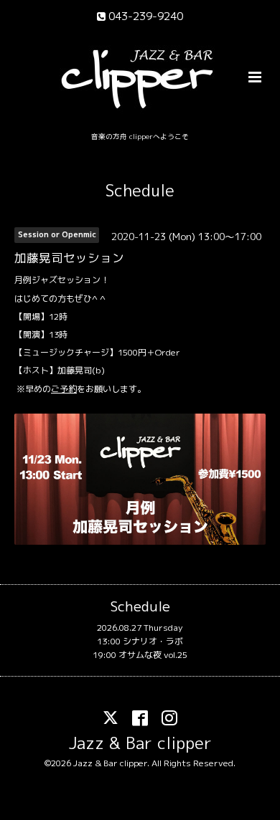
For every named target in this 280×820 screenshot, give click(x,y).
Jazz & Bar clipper (140, 743)
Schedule (140, 190)
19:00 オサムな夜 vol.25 (140, 655)
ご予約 (64, 389)
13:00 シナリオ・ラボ (140, 641)
